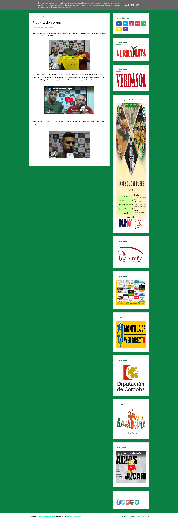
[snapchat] (119, 29)
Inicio (34, 17)
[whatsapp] (143, 23)
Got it (138, 5)
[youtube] (137, 23)
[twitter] (125, 23)
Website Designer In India (46, 517)
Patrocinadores (134, 517)
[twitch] (125, 29)
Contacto (145, 517)
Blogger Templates (74, 517)
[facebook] (119, 23)
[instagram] (131, 23)
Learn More (129, 5)
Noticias (39, 17)
